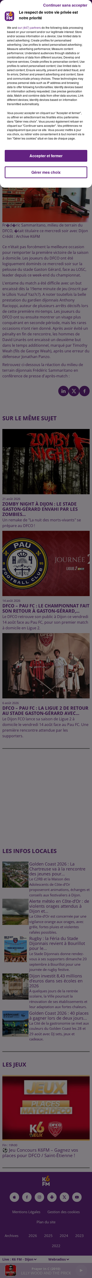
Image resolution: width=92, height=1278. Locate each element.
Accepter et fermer (46, 155)
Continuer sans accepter (65, 5)
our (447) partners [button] (29, 27)
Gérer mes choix (46, 172)
